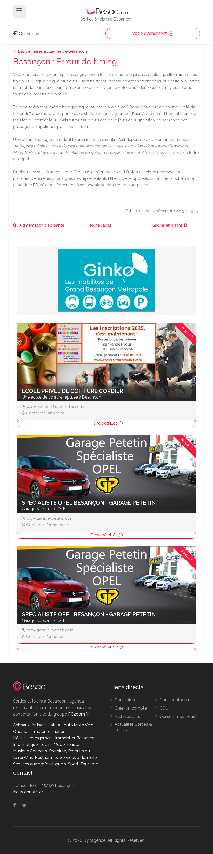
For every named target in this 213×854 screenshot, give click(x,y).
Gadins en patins (168, 225)
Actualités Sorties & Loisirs (133, 727)
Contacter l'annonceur (47, 413)
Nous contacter (174, 699)
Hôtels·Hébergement (33, 738)
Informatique (25, 744)
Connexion (28, 33)
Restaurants (46, 757)
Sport (73, 764)
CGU (163, 708)
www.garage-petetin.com (50, 518)
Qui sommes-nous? (178, 716)
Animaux (21, 725)
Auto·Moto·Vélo (79, 725)
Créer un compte (131, 708)
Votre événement (150, 33)
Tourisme (89, 764)
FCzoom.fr (78, 714)
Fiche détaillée (105, 423)
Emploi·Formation (48, 731)
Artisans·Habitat (46, 725)
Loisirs (45, 744)
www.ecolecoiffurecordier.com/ (55, 406)
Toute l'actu (100, 225)
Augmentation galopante (40, 225)
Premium (57, 751)
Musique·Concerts (30, 751)
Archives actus (129, 716)
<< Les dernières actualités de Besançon (50, 51)
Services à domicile (78, 757)
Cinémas (21, 731)
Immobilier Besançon (75, 738)
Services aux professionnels (39, 764)
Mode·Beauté (66, 744)
